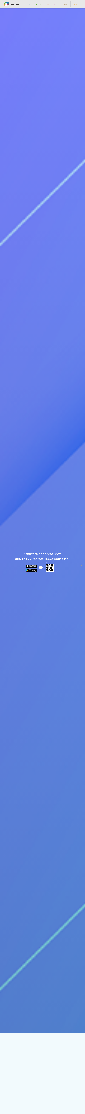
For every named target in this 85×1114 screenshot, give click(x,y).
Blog (66, 4)
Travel (38, 4)
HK (29, 4)
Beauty (56, 4)
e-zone (75, 4)
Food (47, 4)
